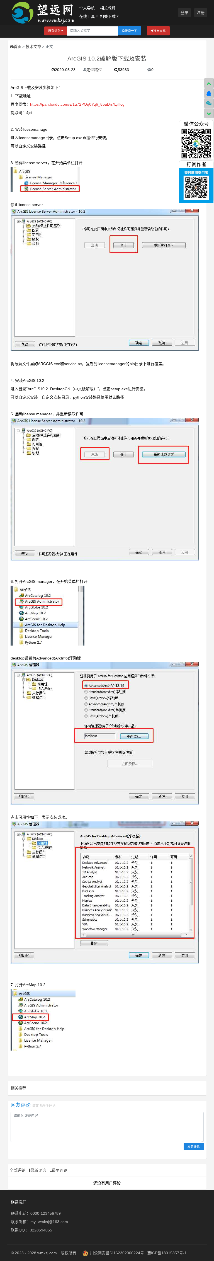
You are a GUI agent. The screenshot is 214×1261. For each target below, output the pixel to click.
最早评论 (59, 1170)
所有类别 (54, 30)
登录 (184, 12)
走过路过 (94, 69)
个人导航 (87, 8)
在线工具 (87, 16)
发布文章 (160, 30)
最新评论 (38, 1170)
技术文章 (33, 46)
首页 (17, 46)
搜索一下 (131, 30)
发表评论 (194, 1146)
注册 (201, 12)
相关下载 (108, 16)
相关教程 (108, 8)
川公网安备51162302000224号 (117, 1253)
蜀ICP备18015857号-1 (167, 1253)
